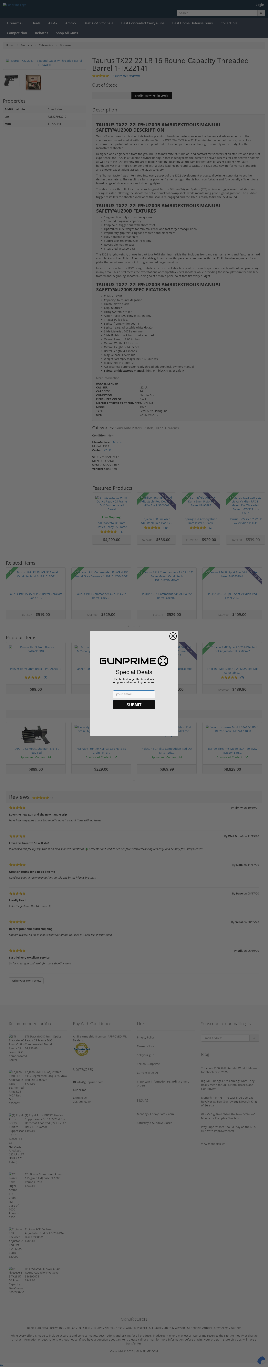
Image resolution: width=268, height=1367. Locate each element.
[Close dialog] (173, 636)
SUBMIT (134, 704)
